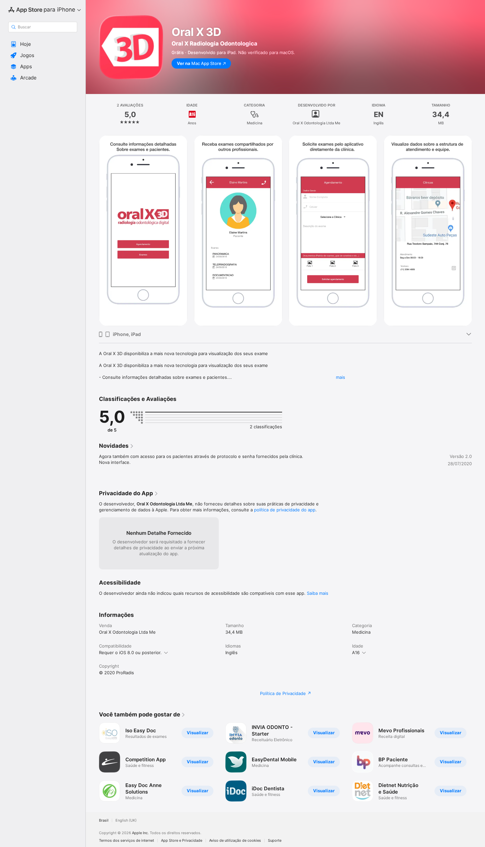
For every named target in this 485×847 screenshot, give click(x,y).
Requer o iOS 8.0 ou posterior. (130, 652)
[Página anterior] (92, 761)
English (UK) (126, 820)
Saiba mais (317, 593)
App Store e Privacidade (181, 840)
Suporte (274, 840)
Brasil (104, 820)
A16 (356, 652)
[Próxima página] (478, 761)
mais (340, 377)
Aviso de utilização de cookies (235, 840)
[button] (43, 44)
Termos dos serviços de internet (126, 840)
